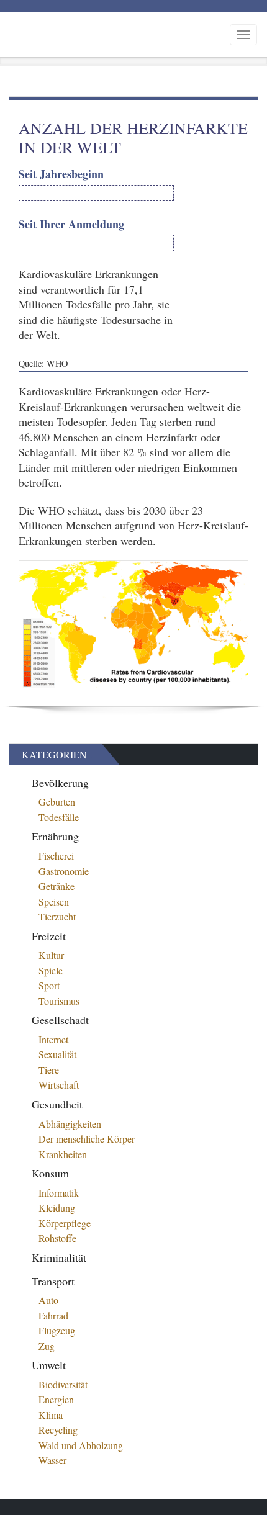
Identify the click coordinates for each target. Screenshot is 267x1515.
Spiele (50, 970)
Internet (53, 1039)
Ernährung (55, 836)
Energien (56, 1399)
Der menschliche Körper (86, 1138)
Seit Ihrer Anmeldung (71, 224)
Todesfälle (58, 817)
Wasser (52, 1460)
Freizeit (49, 935)
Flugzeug (56, 1330)
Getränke (56, 885)
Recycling (58, 1429)
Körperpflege (64, 1223)
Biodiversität (63, 1384)
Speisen (53, 901)
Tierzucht (57, 916)
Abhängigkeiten (69, 1123)
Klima (50, 1414)
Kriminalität (59, 1257)
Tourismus (58, 1000)
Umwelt (49, 1364)
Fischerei (56, 855)
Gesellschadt (60, 1019)
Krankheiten (62, 1154)
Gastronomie (63, 871)
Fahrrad (53, 1315)
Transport (53, 1281)
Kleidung (56, 1207)
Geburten (56, 801)
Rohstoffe (57, 1237)
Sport (49, 985)
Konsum (50, 1173)
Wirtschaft (58, 1084)
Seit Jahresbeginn (61, 174)
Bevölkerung (60, 782)
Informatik (58, 1192)
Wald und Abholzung (80, 1445)
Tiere (48, 1069)
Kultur (51, 954)
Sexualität (57, 1054)
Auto (48, 1299)
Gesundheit (57, 1104)
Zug (46, 1345)
